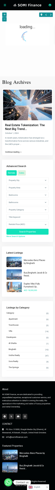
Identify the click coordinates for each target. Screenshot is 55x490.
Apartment (13, 319)
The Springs (14, 367)
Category (10, 313)
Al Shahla (13, 343)
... (20, 144)
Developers (11, 337)
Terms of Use (20, 485)
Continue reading (12, 152)
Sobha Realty (14, 355)
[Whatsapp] (8, 482)
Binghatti (12, 349)
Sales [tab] (21, 173)
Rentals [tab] (11, 173)
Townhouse (13, 325)
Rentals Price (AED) (17, 224)
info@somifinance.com (17, 437)
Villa (10, 331)
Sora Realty (13, 361)
